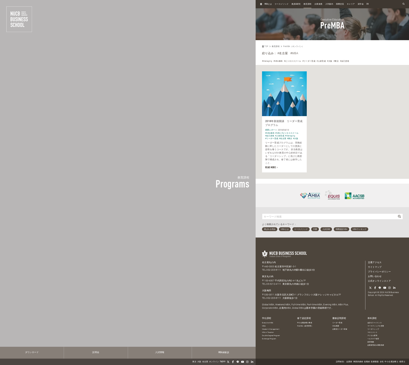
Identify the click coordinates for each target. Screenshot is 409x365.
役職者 (367, 362)
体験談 (223, 352)
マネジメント (372, 332)
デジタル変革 (372, 335)
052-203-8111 (273, 270)
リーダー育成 (337, 323)
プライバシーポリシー (379, 271)
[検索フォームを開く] (403, 4)
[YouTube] (242, 362)
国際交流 (340, 4)
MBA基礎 (335, 326)
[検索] (399, 216)
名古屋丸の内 (269, 262)
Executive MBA (267, 323)
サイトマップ (375, 267)
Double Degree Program (271, 335)
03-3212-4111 (273, 284)
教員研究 (296, 4)
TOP (266, 46)
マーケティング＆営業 (375, 326)
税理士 (402, 362)
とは (268, 4)
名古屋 (205, 362)
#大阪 (329, 61)
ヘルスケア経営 (373, 339)
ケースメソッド (282, 4)
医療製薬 (375, 362)
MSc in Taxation (268, 332)
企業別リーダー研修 (339, 329)
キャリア (351, 4)
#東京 (336, 61)
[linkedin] (252, 362)
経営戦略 (370, 342)
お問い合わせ (375, 276)
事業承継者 (358, 362)
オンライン (214, 362)
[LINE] (237, 362)
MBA (264, 326)
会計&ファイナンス (374, 323)
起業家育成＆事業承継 (375, 345)
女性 (382, 362)
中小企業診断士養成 (304, 323)
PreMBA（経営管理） (305, 326)
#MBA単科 (278, 61)
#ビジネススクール (292, 61)
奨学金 (361, 4)
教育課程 (307, 4)
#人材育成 (321, 61)
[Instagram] (247, 362)
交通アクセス (375, 262)
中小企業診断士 (391, 362)
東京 (194, 362)
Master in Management (270, 329)
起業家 (349, 362)
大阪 (199, 362)
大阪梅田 (266, 290)
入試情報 (159, 352)
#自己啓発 (344, 61)
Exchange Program (269, 339)
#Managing (267, 61)
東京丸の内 (268, 276)
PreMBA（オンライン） (293, 46)
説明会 (95, 352)
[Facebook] (233, 362)
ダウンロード (32, 352)
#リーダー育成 (308, 61)
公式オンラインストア (379, 281)
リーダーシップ (373, 329)
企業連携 (318, 4)
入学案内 (329, 4)
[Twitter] (228, 362)
